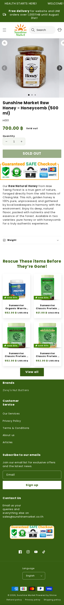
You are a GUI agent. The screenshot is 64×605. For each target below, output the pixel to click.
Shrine (52, 595)
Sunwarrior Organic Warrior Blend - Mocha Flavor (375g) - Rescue (16, 307)
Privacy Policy (12, 421)
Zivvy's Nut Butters (16, 390)
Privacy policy (32, 599)
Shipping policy (52, 599)
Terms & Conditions (16, 428)
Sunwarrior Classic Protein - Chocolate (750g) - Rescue (47, 307)
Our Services (11, 413)
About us (9, 435)
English (30, 575)
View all (32, 372)
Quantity (9, 136)
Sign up (32, 485)
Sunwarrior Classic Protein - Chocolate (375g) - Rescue (16, 355)
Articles (8, 442)
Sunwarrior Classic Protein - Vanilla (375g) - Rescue (47, 355)
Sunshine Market (26, 595)
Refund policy (14, 599)
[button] (35, 30)
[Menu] (4, 30)
